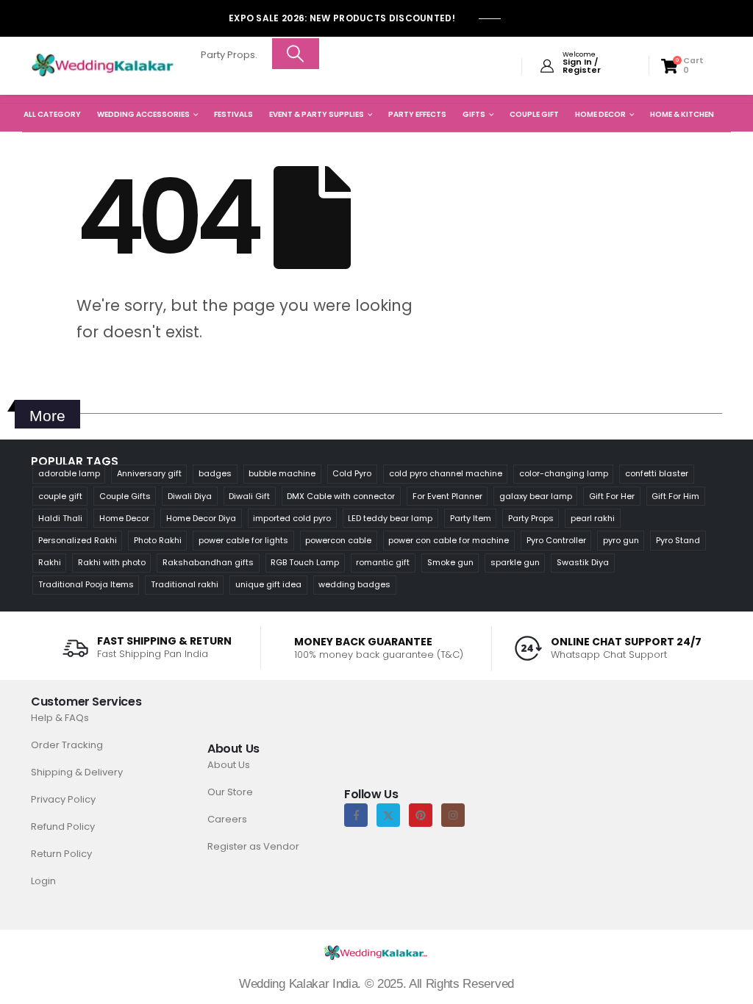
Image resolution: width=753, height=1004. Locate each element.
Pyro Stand (678, 540)
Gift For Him (675, 496)
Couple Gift (534, 114)
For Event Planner (447, 496)
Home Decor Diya (201, 518)
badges (215, 473)
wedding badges (354, 584)
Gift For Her (612, 496)
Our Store (230, 792)
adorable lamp (69, 473)
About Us (228, 765)
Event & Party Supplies (316, 114)
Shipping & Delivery (77, 772)
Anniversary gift (149, 473)
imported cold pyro (292, 518)
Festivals (233, 114)
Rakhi (49, 562)
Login (43, 881)
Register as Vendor (253, 846)
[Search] (295, 53)
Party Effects (417, 114)
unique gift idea (268, 584)
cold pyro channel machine (445, 473)
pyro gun (621, 540)
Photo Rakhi (158, 540)
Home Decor (600, 114)
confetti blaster (656, 473)
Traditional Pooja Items (86, 584)
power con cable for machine (448, 540)
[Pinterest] (420, 815)
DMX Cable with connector (341, 496)
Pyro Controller (556, 540)
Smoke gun (450, 562)
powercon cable (338, 540)
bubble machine (282, 473)
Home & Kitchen (682, 114)
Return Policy (61, 854)
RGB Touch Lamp (305, 562)
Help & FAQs (60, 718)
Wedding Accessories (143, 114)
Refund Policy (63, 826)
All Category (52, 114)
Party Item (470, 518)
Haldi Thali (60, 518)
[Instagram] (453, 815)
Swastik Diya (583, 562)
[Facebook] (356, 815)
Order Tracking (67, 745)
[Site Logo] (102, 66)
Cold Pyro (351, 473)
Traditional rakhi (184, 584)
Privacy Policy (63, 799)
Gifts (474, 114)
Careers (227, 819)
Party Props (531, 518)
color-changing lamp (563, 473)
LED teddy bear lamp (390, 518)
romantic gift (383, 562)
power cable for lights (243, 540)
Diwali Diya (190, 496)
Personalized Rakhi (77, 540)
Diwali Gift (249, 496)
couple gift (60, 496)
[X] (388, 815)
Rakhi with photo (112, 562)
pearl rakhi (593, 518)
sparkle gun (515, 562)
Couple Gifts (125, 496)
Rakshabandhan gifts (208, 562)
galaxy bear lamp (535, 496)
